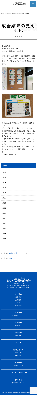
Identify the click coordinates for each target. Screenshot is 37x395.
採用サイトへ (18, 365)
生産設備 (18, 322)
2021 (4, 198)
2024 (4, 183)
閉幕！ (11, 258)
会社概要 (18, 305)
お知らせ (18, 352)
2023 (4, 188)
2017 (4, 218)
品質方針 (18, 300)
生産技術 (18, 312)
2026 (4, 172)
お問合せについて (18, 382)
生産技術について (18, 315)
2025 (4, 177)
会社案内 (18, 294)
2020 (4, 203)
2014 (4, 233)
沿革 (18, 302)
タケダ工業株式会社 (6, 13)
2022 (4, 193)
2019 (4, 208)
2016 (4, 223)
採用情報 (18, 362)
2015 (4, 228)
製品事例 (18, 335)
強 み (18, 342)
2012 (4, 238)
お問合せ (18, 380)
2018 (4, 213)
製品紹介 (18, 332)
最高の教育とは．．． (17, 253)
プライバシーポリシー (18, 372)
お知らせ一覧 (18, 350)
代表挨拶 (18, 297)
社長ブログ (15, 13)
